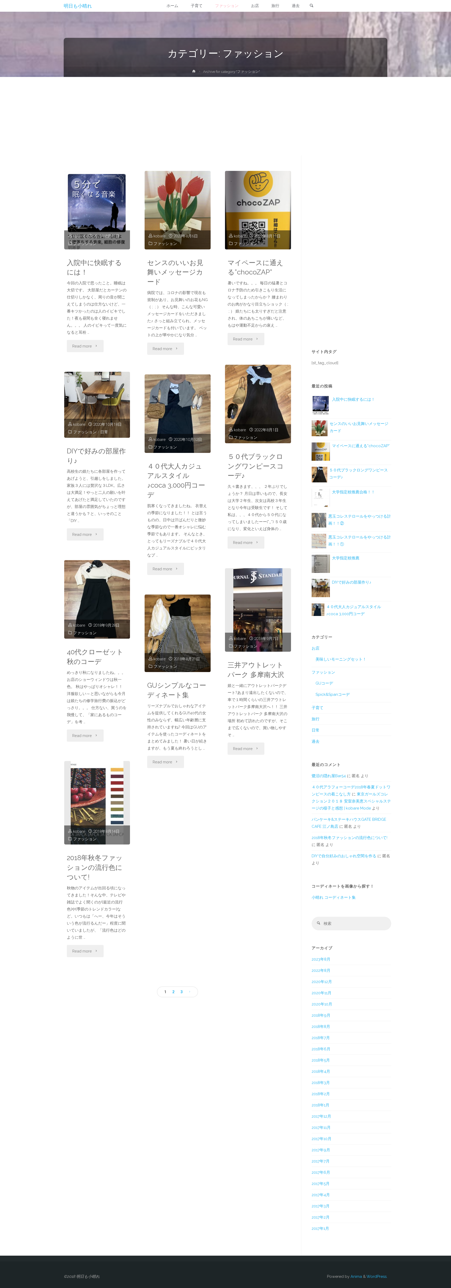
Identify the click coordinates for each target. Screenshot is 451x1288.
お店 (315, 648)
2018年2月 (321, 1094)
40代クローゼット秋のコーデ (95, 657)
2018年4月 (321, 1071)
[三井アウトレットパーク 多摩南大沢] (258, 610)
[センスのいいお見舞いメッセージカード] (178, 210)
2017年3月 (321, 1206)
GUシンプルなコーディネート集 (176, 690)
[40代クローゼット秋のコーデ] (97, 599)
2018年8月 (321, 1026)
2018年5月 (321, 1060)
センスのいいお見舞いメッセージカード (175, 272)
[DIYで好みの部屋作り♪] (97, 405)
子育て (317, 707)
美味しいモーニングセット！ (341, 659)
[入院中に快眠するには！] (97, 210)
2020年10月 (322, 1004)
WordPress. (376, 1276)
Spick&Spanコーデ (333, 694)
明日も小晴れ (78, 6)
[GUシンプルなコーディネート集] (178, 633)
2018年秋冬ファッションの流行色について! (95, 867)
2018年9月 (321, 1015)
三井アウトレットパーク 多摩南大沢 (256, 670)
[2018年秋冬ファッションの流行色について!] (97, 802)
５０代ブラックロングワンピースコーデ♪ (256, 466)
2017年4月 (321, 1195)
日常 (104, 432)
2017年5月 (321, 1183)
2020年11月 (321, 993)
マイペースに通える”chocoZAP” (255, 267)
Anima (355, 1276)
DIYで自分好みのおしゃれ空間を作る (344, 856)
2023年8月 (321, 959)
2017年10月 (321, 1138)
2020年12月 (322, 981)
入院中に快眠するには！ (94, 267)
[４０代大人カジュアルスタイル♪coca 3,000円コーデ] (178, 413)
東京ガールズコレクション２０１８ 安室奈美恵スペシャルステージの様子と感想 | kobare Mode (351, 801)
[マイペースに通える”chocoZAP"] (258, 210)
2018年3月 (321, 1082)
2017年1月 (320, 1228)
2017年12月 (321, 1116)
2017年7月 (321, 1161)
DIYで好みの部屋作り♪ (96, 456)
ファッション (85, 243)
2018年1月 (320, 1105)
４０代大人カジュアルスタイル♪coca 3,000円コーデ (176, 480)
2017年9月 (321, 1150)
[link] (311, 6)
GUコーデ (324, 683)
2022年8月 (321, 970)
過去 (315, 741)
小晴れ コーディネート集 (334, 897)
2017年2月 (321, 1217)
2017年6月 (321, 1172)
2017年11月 (321, 1127)
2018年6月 (321, 1049)
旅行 (315, 719)
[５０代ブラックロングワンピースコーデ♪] (258, 404)
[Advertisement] (225, 116)
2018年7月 (321, 1037)
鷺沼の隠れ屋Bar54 (329, 776)
